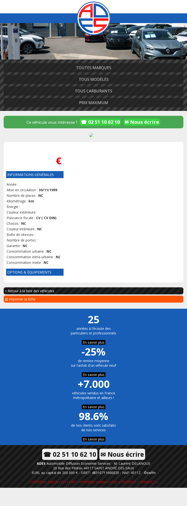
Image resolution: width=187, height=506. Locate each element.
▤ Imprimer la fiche (20, 299)
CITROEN (37, 482)
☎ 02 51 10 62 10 (100, 122)
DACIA (53, 482)
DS (63, 482)
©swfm (150, 472)
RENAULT (147, 482)
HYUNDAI (87, 482)
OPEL (113, 482)
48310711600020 (105, 472)
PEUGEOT (129, 482)
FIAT (72, 482)
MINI (102, 482)
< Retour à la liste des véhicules (29, 291)
